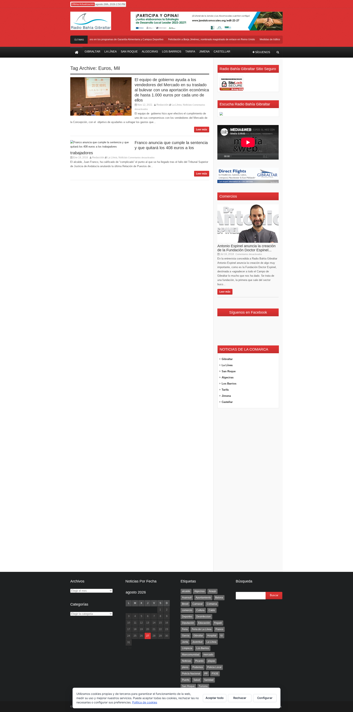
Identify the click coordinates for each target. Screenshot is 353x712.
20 (147, 629)
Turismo (203, 686)
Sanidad (208, 679)
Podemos (197, 667)
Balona (219, 597)
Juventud (197, 641)
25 (135, 635)
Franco (219, 629)
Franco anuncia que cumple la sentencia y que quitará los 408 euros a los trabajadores (139, 147)
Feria (185, 629)
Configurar (265, 698)
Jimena (226, 395)
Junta (185, 641)
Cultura (200, 610)
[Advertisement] (248, 490)
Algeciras (227, 377)
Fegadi (218, 622)
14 (154, 622)
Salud (196, 679)
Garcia (185, 635)
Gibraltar (227, 359)
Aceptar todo (215, 698)
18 (135, 629)
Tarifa (225, 389)
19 (141, 629)
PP (206, 673)
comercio (187, 610)
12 (141, 622)
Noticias (187, 104)
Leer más (201, 129)
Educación (204, 622)
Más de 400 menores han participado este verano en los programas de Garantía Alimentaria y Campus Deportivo (94, 39)
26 (141, 635)
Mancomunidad (190, 654)
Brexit (185, 603)
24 (128, 635)
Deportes (187, 616)
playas (211, 660)
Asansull (187, 597)
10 (128, 622)
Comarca (212, 603)
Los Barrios (229, 383)
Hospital (211, 635)
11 (135, 622)
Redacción (162, 104)
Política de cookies (144, 702)
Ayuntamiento (203, 597)
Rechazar (239, 698)
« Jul (128, 647)
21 (154, 629)
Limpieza (187, 648)
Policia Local (214, 667)
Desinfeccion (203, 616)
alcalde (186, 591)
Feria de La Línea (201, 629)
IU (221, 635)
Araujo (212, 591)
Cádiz (212, 610)
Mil (117, 68)
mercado (208, 654)
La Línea (177, 104)
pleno (185, 667)
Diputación (188, 622)
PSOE (215, 673)
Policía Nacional (191, 673)
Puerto (185, 679)
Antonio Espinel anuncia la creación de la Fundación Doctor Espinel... (246, 248)
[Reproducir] (220, 156)
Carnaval (197, 603)
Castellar (227, 402)
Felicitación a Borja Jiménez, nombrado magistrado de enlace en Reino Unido (205, 39)
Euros (104, 68)
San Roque (229, 371)
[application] (248, 142)
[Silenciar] (272, 156)
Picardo (199, 660)
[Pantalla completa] (277, 156)
